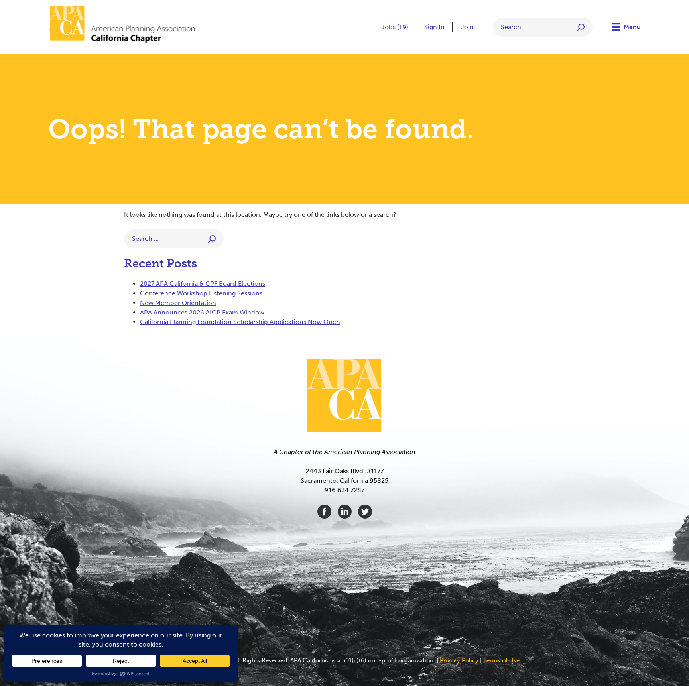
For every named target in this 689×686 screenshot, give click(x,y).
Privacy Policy (459, 660)
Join (467, 27)
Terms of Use (501, 660)
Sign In (434, 27)
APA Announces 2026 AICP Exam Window (202, 312)
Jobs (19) (394, 27)
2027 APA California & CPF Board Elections (202, 283)
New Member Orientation (178, 303)
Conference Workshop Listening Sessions (201, 293)
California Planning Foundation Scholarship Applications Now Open (240, 322)
